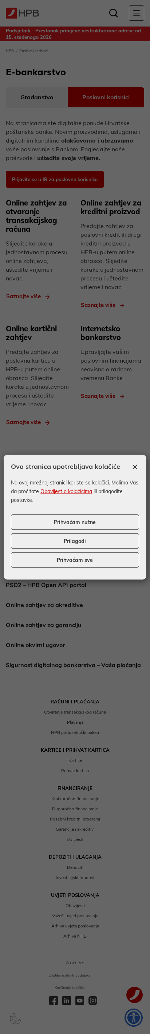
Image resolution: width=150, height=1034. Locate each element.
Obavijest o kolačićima (66, 491)
